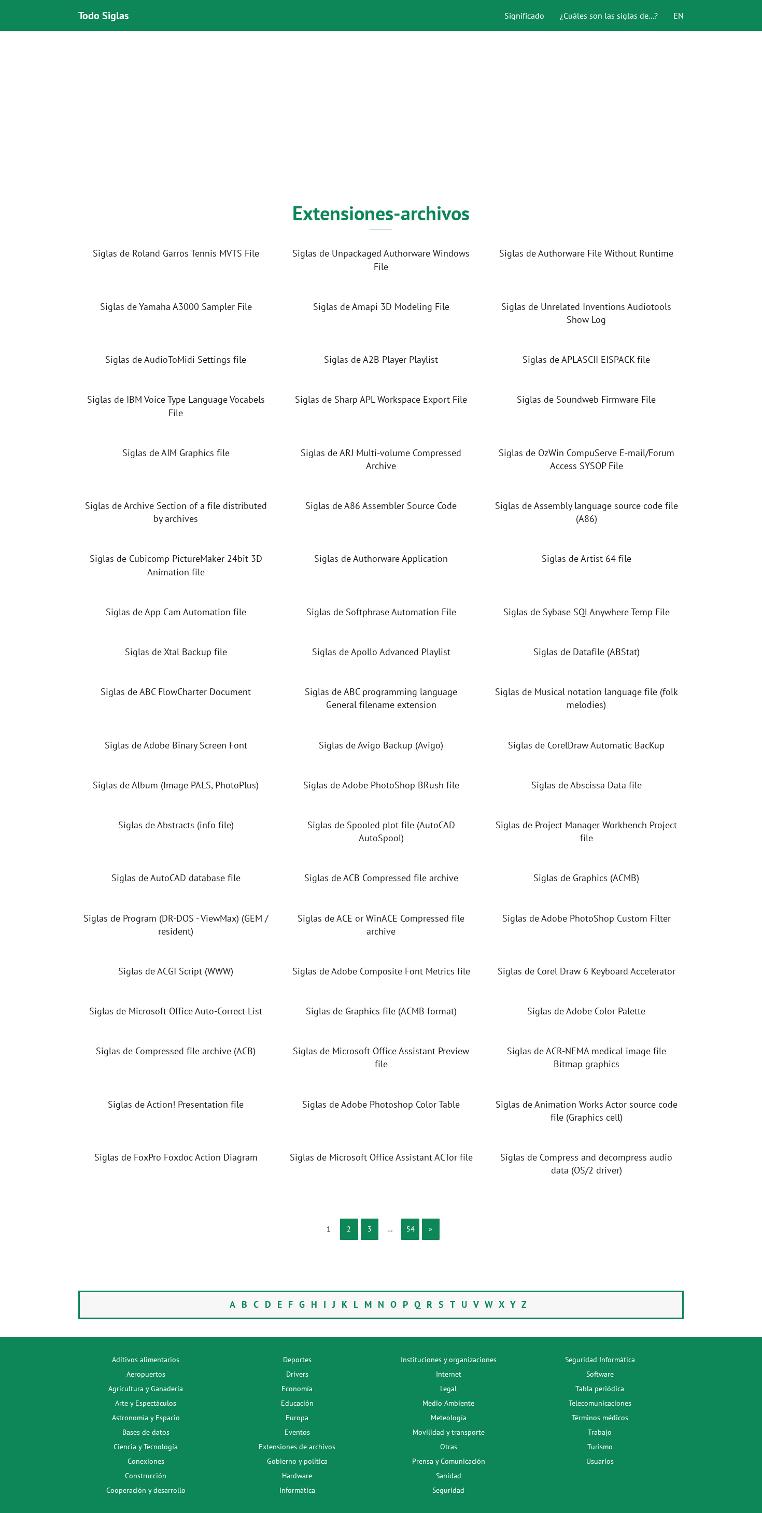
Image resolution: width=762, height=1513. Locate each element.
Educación (297, 1403)
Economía (297, 1388)
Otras (448, 1446)
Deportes (297, 1359)
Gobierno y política (297, 1461)
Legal (448, 1388)
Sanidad (448, 1475)
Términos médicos (600, 1417)
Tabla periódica (599, 1388)
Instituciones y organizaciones (449, 1359)
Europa (297, 1417)
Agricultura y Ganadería (145, 1388)
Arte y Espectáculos (145, 1403)
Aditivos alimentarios (145, 1359)
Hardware (297, 1475)
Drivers (297, 1374)
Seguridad (448, 1490)
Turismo (600, 1446)
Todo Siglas (103, 15)
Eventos (297, 1432)
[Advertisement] (381, 117)
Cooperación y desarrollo (146, 1490)
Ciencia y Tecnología (146, 1446)
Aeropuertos (145, 1374)
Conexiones (146, 1461)
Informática (297, 1490)
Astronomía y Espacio (146, 1417)
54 (410, 1229)
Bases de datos (146, 1432)
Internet (448, 1374)
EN (678, 15)
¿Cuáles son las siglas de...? (609, 15)
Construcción (145, 1475)
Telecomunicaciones (600, 1403)
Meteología (449, 1417)
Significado (524, 15)
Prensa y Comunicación (448, 1461)
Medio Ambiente (448, 1403)
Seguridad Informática (600, 1359)
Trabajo (600, 1432)
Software (600, 1374)
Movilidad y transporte (449, 1432)
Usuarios (600, 1461)
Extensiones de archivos (297, 1446)
